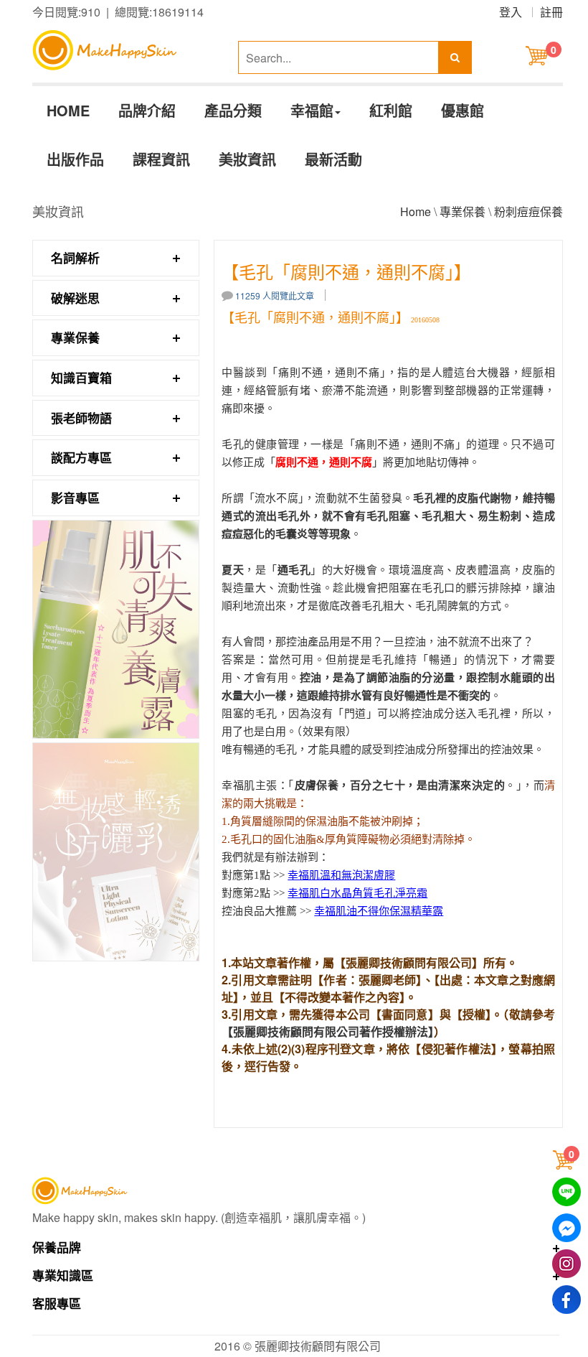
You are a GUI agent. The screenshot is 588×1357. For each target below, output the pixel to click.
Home (415, 211)
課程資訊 (161, 159)
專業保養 (462, 211)
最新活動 (333, 159)
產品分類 (233, 110)
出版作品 (75, 159)
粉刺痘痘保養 (528, 211)
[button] (565, 1159)
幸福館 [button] (311, 110)
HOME (68, 110)
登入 (510, 12)
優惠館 (462, 110)
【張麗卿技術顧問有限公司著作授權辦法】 (328, 1031)
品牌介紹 (147, 110)
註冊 (551, 12)
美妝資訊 (247, 159)
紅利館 (390, 110)
